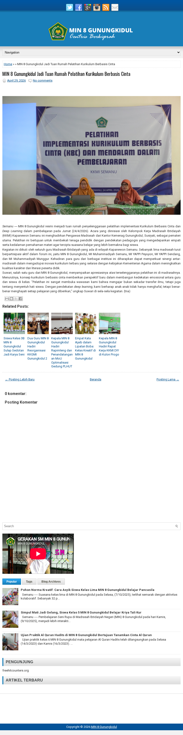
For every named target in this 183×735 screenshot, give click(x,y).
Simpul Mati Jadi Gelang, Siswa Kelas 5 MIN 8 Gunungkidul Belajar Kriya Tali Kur (81, 612)
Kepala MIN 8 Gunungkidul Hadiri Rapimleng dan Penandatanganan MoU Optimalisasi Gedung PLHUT (62, 352)
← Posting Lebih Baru (20, 379)
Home (8, 64)
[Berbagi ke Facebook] (20, 298)
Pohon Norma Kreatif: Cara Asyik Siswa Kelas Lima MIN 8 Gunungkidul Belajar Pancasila (87, 590)
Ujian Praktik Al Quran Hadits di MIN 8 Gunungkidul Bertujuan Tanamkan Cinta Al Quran (86, 635)
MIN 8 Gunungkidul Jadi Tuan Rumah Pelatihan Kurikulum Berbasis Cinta (66, 73)
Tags (29, 581)
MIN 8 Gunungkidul (104, 727)
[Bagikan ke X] (16, 298)
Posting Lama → (168, 379)
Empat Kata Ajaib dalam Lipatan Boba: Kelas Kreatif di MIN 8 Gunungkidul (85, 348)
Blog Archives (51, 581)
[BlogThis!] (11, 298)
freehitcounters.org (15, 670)
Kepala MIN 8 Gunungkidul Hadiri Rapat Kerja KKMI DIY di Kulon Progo (109, 346)
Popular (11, 581)
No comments (42, 80)
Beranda (95, 379)
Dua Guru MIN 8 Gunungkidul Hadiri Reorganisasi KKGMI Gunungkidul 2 (38, 348)
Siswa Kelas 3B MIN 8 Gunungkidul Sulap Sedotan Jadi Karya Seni (14, 346)
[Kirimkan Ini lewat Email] (7, 298)
